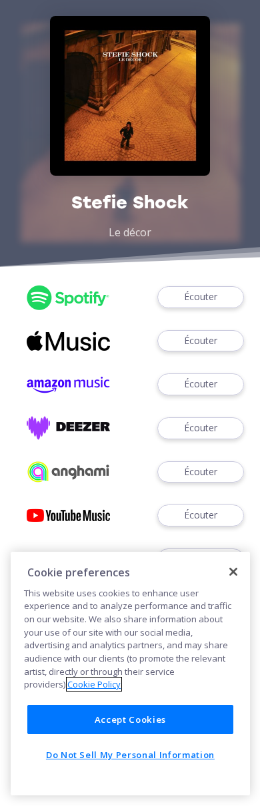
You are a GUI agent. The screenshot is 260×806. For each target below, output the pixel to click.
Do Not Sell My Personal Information (130, 755)
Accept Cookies (130, 719)
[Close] (233, 571)
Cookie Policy (94, 684)
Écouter (200, 296)
